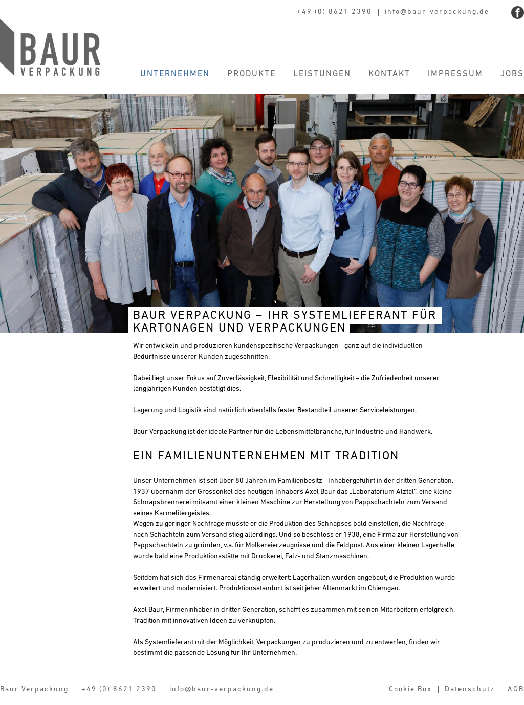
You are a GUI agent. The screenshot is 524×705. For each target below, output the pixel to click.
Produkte (251, 74)
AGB (516, 689)
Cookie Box (410, 689)
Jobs (512, 74)
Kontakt (389, 74)
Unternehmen (175, 74)
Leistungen (322, 74)
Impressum (455, 74)
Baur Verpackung (50, 47)
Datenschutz (470, 689)
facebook (517, 12)
